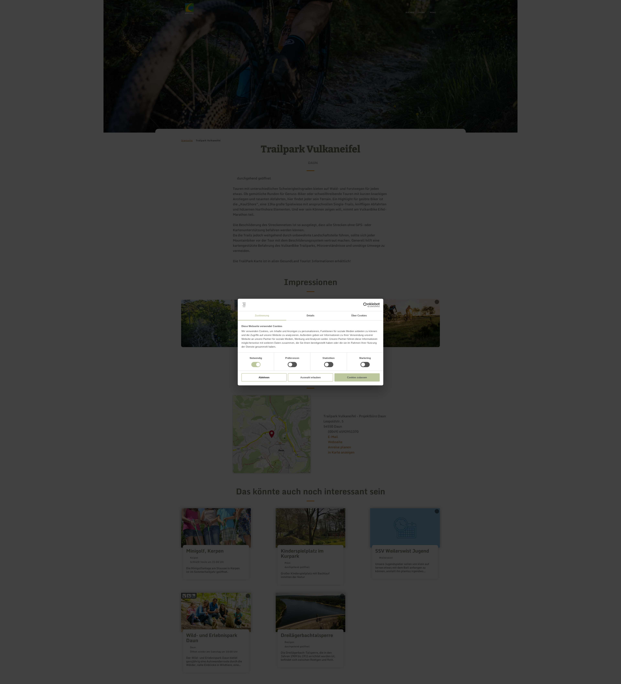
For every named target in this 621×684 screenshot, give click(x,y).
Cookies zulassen (357, 377)
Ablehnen (264, 377)
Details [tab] (311, 315)
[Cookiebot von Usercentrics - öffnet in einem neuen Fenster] (365, 304)
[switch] (292, 364)
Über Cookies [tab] (359, 315)
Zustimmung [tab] (262, 315)
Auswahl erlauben (310, 377)
